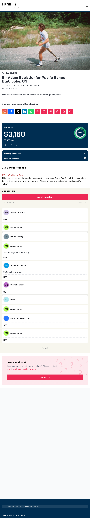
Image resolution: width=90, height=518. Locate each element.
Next (81, 202)
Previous (10, 202)
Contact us (45, 377)
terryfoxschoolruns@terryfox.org (22, 369)
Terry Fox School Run (14, 515)
